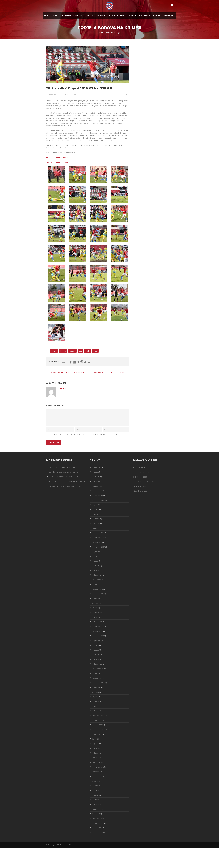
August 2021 (96, 687)
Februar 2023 (97, 622)
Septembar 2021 (98, 683)
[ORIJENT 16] (98, 233)
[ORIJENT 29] (119, 293)
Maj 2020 (95, 744)
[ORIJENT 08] (87, 64)
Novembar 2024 (98, 537)
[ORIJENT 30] (56, 312)
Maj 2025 (95, 514)
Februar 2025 (97, 528)
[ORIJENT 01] (56, 174)
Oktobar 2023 (97, 589)
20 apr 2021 (53, 95)
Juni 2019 (95, 790)
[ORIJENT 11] (77, 213)
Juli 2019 (95, 786)
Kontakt (168, 16)
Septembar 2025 (98, 500)
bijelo (88, 351)
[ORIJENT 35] (56, 332)
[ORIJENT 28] (98, 293)
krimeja (63, 351)
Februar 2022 (97, 664)
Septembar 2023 (98, 594)
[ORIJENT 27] (77, 293)
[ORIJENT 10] (56, 213)
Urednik (65, 95)
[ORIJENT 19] (77, 253)
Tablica (89, 16)
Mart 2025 (96, 523)
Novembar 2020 (98, 720)
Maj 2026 (95, 472)
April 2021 (95, 701)
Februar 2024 (97, 575)
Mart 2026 (96, 481)
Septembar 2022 (98, 636)
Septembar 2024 (98, 547)
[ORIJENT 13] (119, 213)
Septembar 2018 (98, 832)
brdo (95, 351)
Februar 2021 (97, 711)
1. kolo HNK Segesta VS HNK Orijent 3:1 (63, 467)
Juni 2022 (95, 645)
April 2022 (95, 655)
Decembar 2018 (98, 818)
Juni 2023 (95, 603)
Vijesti (56, 16)
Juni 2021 (95, 692)
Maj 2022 (95, 650)
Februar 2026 (97, 486)
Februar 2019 (97, 809)
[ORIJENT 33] (119, 312)
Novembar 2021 (98, 673)
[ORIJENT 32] (98, 312)
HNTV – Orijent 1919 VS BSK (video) (58, 157)
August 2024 (96, 552)
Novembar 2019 (98, 767)
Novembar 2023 (98, 584)
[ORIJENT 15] (77, 233)
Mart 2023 (96, 617)
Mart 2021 (95, 706)
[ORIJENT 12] (98, 213)
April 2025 (95, 519)
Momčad (101, 16)
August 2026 (96, 467)
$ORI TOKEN (144, 16)
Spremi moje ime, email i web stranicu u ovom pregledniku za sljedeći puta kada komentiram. (83, 434)
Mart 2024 (96, 570)
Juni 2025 (95, 509)
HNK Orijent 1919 (116, 16)
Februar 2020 (97, 753)
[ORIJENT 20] (98, 253)
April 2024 (96, 566)
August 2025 (96, 505)
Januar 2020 (96, 758)
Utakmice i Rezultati (72, 16)
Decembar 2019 (98, 762)
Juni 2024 (95, 556)
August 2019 (96, 781)
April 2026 (96, 477)
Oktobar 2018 (97, 828)
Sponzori (131, 16)
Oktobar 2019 (97, 772)
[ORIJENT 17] (119, 233)
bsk (80, 351)
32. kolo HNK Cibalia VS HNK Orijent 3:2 (63, 472)
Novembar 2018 (98, 823)
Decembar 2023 (98, 580)
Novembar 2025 (98, 491)
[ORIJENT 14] (56, 233)
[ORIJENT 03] (77, 174)
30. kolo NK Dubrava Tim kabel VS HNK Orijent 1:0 (67, 481)
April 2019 (95, 800)
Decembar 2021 (98, 669)
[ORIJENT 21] (119, 253)
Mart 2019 (95, 804)
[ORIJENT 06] (56, 194)
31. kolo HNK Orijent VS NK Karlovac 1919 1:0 (65, 477)
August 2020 (97, 734)
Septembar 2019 (98, 776)
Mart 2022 (96, 659)
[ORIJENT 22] (56, 273)
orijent (54, 351)
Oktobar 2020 (97, 725)
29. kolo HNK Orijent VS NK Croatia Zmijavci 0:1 (66, 486)
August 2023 (96, 598)
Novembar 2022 (98, 626)
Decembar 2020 (98, 715)
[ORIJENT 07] (77, 194)
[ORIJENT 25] (119, 273)
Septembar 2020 (98, 729)
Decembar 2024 (98, 533)
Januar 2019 (96, 814)
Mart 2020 (96, 748)
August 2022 (96, 641)
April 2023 (96, 612)
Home (47, 16)
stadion (72, 351)
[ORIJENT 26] (56, 293)
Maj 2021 (95, 697)
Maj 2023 (95, 608)
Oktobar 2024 (97, 542)
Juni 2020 (95, 739)
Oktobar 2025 (97, 495)
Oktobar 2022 (97, 631)
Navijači (157, 16)
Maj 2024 (95, 561)
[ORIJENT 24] (98, 273)
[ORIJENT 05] (119, 174)
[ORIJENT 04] (98, 174)
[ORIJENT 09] (119, 194)
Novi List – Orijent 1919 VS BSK (57, 162)
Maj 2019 (95, 795)
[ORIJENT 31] (77, 312)
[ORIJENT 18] (56, 253)
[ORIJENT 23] (77, 273)
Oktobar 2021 (97, 678)
